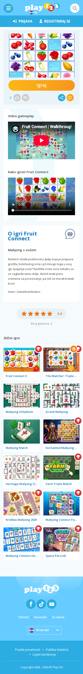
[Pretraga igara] (74, 8)
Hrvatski (42, 630)
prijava (25, 21)
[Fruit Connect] (41, 55)
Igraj (41, 85)
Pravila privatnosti (27, 649)
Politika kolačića (57, 649)
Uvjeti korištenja (44, 654)
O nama (58, 617)
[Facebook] (31, 604)
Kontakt (40, 617)
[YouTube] (51, 604)
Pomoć (24, 617)
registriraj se (57, 21)
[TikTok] (41, 604)
